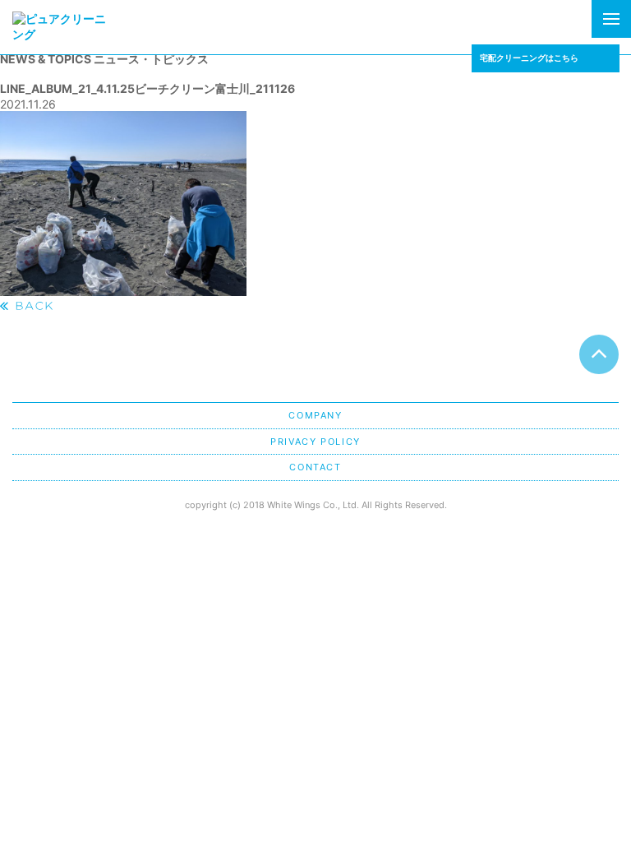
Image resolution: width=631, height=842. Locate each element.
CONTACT (315, 467)
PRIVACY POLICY (315, 441)
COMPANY (315, 415)
